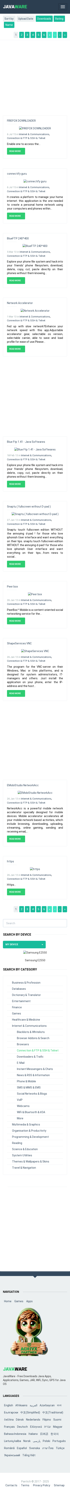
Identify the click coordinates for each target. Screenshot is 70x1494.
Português (59, 1441)
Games (16, 1013)
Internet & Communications (34, 134)
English (8, 1405)
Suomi (57, 1419)
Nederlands (33, 1419)
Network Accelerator (20, 303)
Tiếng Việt (28, 1455)
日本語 (44, 1433)
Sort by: (9, 18)
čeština (9, 1419)
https (10, 861)
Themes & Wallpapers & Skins (30, 1161)
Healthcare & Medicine (26, 1019)
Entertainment (21, 1001)
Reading (17, 1143)
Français (9, 1426)
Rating (59, 18)
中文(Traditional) (52, 1412)
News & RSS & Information (33, 1075)
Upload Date (25, 18)
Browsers (23, 1044)
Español (22, 1448)
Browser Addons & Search (33, 1038)
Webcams (23, 1106)
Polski (46, 1441)
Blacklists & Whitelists (31, 1032)
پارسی (36, 1441)
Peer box (12, 586)
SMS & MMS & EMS (29, 1087)
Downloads (44, 18)
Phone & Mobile (26, 1081)
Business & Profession (26, 982)
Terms (25, 1485)
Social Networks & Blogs (32, 1093)
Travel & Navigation (24, 1167)
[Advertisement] (35, 75)
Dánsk (20, 1419)
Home (7, 1301)
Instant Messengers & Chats (35, 1069)
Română (9, 1448)
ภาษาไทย (47, 1448)
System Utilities (22, 1155)
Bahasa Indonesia (15, 1433)
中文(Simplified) (30, 1412)
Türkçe (60, 1448)
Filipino (47, 1419)
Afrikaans (21, 1405)
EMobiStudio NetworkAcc (23, 785)
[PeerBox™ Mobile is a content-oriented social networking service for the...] (35, 593)
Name (9, 24)
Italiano (33, 1433)
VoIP (20, 1099)
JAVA (15, 6)
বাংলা (59, 1405)
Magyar (57, 1426)
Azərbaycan (47, 1405)
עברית (47, 1426)
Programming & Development (30, 1136)
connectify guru (17, 173)
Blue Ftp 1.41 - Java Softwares (26, 441)
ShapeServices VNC (19, 643)
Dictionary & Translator (26, 995)
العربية (33, 1405)
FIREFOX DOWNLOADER (21, 120)
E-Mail (20, 1062)
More (20, 1118)
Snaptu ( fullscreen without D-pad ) (29, 506)
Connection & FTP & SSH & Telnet (26, 138)
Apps (29, 1301)
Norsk (27, 1441)
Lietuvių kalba (12, 1441)
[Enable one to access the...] (35, 128)
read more (15, 151)
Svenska (34, 1448)
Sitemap (59, 1485)
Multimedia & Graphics (26, 1124)
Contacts (11, 1485)
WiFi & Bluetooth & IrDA (31, 1112)
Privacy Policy (41, 1485)
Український (12, 1455)
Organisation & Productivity (29, 1130)
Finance (17, 1007)
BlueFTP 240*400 (18, 238)
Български (11, 1412)
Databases (19, 988)
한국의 (55, 1433)
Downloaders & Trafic (30, 1056)
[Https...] (35, 868)
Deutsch (22, 1426)
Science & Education (25, 1149)
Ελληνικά (36, 1426)
